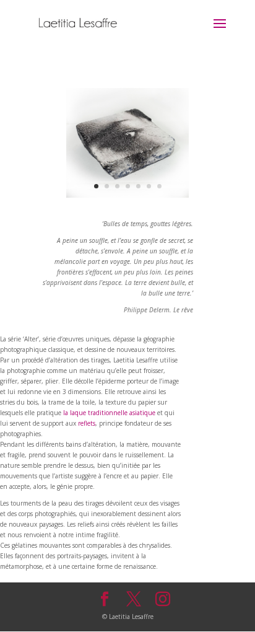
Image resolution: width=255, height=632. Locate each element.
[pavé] (127, 195)
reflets (86, 423)
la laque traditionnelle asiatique (109, 412)
